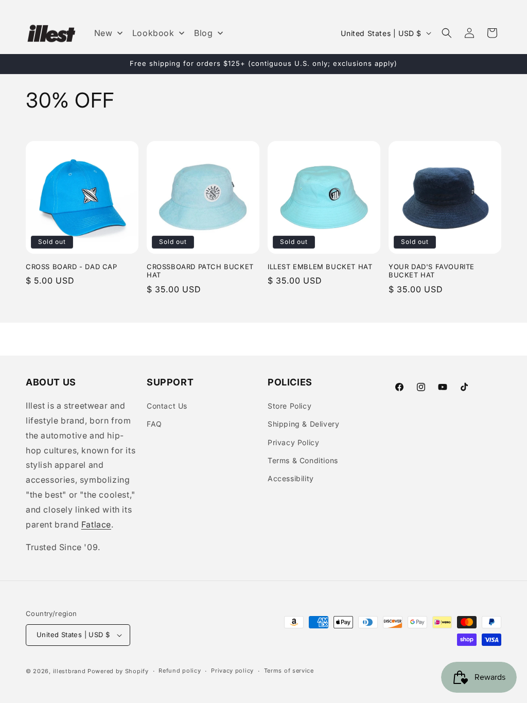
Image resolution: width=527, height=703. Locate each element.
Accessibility (291, 478)
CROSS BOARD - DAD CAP (71, 266)
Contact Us (167, 405)
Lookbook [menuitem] (153, 33)
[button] (446, 33)
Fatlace (96, 524)
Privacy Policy (293, 442)
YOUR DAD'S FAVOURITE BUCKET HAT (432, 270)
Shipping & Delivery (303, 423)
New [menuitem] (103, 33)
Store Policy (289, 405)
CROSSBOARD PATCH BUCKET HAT (200, 270)
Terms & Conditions (303, 460)
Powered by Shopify (118, 671)
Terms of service (289, 670)
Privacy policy (232, 670)
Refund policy (180, 670)
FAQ (154, 423)
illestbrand (69, 671)
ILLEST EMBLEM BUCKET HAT (320, 266)
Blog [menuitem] (203, 33)
